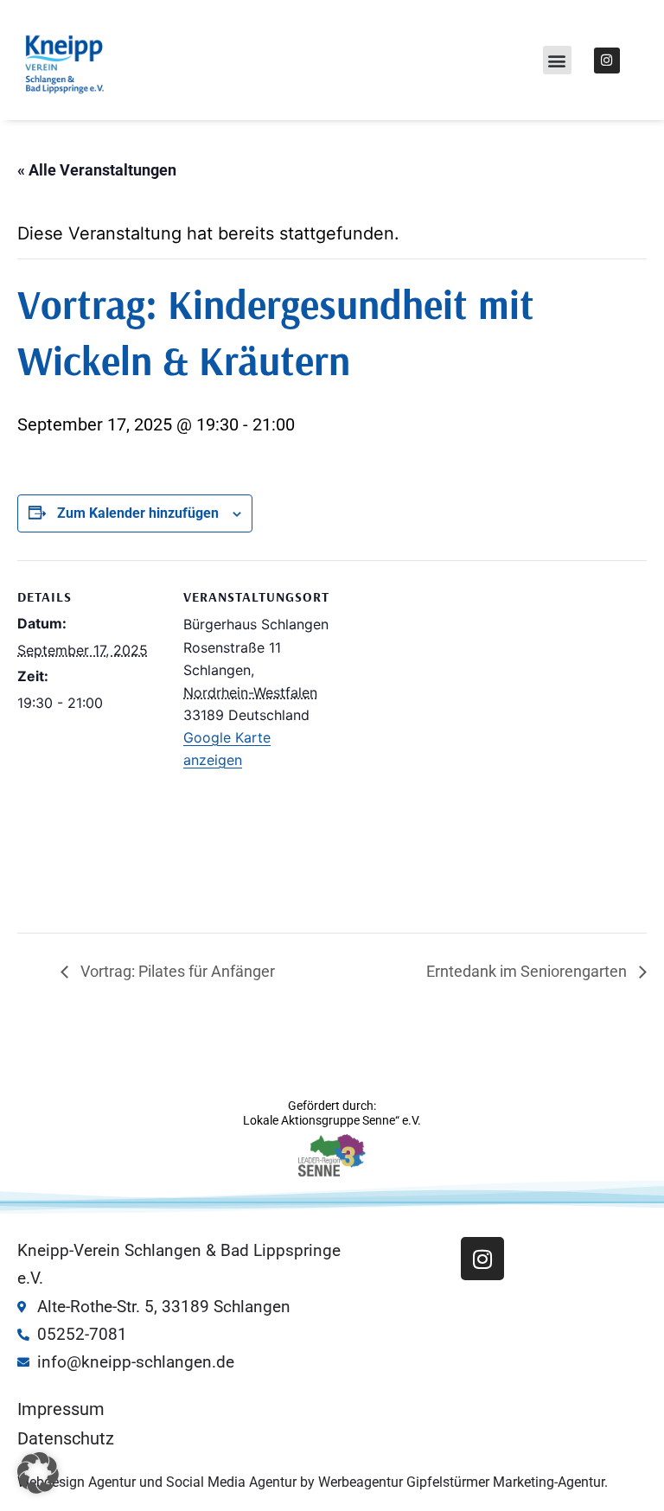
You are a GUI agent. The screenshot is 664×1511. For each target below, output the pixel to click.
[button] (557, 60)
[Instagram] (607, 60)
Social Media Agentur (231, 1482)
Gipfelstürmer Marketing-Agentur (505, 1482)
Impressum (61, 1409)
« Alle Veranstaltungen (96, 170)
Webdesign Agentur (78, 1482)
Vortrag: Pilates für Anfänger (176, 971)
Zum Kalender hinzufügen (138, 513)
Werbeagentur (360, 1482)
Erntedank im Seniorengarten (528, 971)
